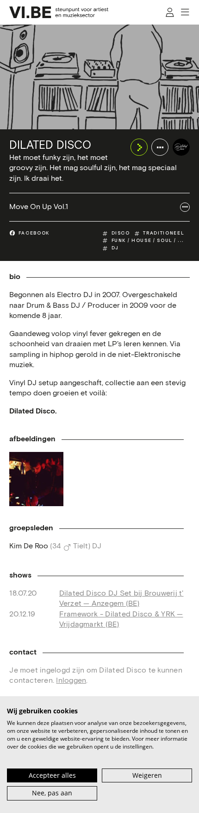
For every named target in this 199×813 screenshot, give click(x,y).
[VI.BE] (58, 12)
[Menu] (185, 12)
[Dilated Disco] (181, 147)
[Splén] (36, 479)
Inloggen (71, 681)
